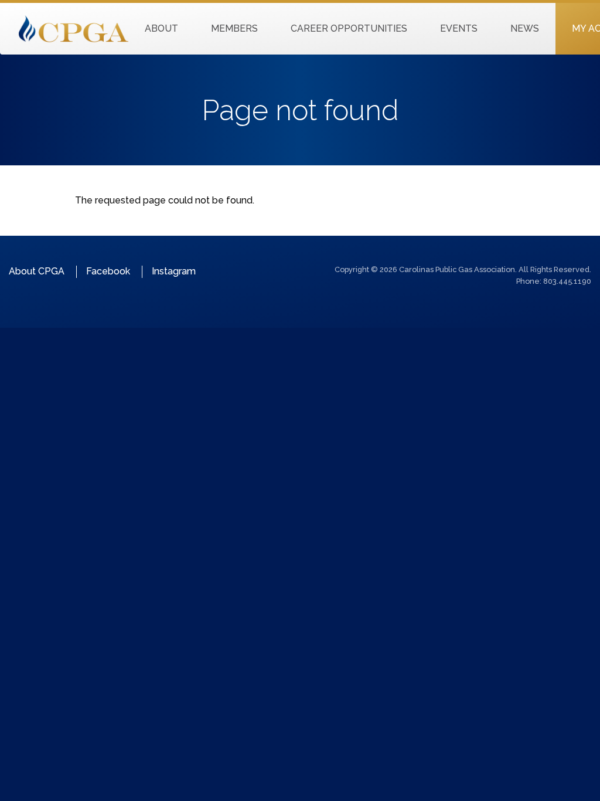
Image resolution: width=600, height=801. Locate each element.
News (524, 28)
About (161, 28)
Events (459, 28)
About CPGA (36, 271)
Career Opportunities (349, 28)
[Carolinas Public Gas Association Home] (73, 27)
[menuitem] (161, 29)
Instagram (174, 271)
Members (234, 28)
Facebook (108, 271)
